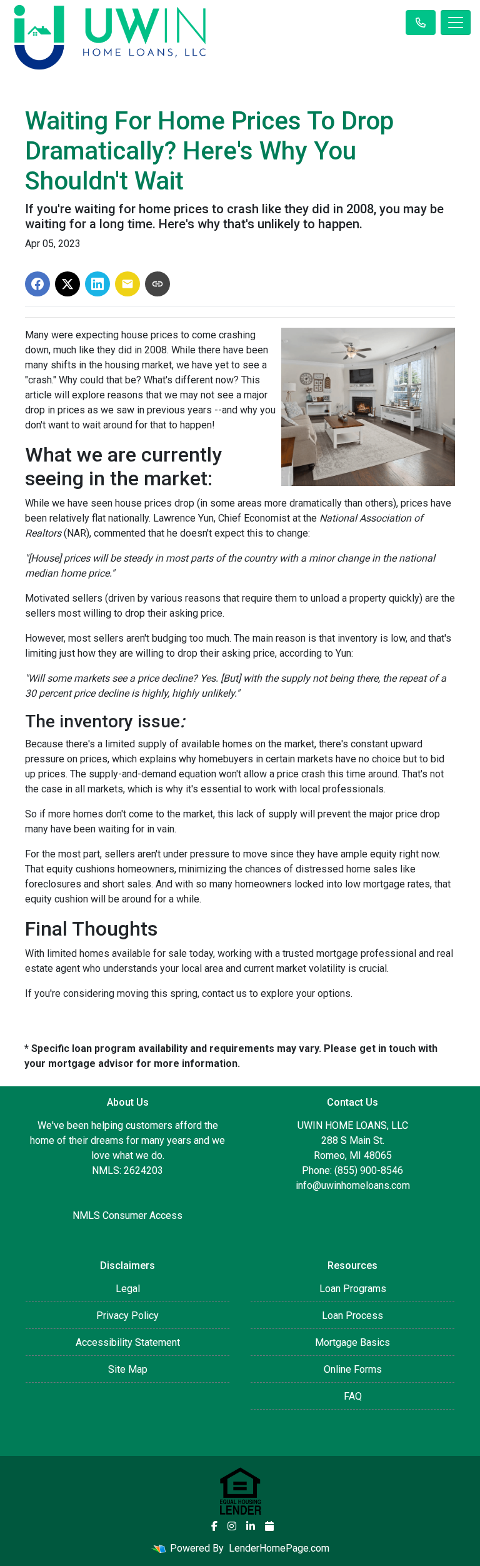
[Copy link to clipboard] (157, 283)
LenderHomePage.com (279, 1548)
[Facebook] (214, 1526)
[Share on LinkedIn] (97, 283)
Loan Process (352, 1315)
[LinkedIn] (250, 1526)
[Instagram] (232, 1526)
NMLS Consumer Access (127, 1215)
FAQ (353, 1396)
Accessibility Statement (128, 1342)
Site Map (128, 1369)
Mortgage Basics (352, 1342)
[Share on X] (67, 283)
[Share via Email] (127, 283)
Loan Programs (352, 1289)
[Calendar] (269, 1526)
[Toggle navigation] (456, 22)
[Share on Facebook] (37, 283)
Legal (128, 1289)
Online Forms (353, 1369)
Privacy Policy (127, 1315)
